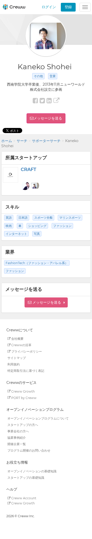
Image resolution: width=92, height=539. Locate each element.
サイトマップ (16, 358)
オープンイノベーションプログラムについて (38, 418)
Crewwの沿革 (20, 345)
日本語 (23, 217)
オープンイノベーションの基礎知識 (31, 471)
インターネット (16, 234)
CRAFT (28, 169)
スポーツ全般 (43, 217)
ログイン (49, 7)
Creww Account (23, 498)
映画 (9, 226)
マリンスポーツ (70, 217)
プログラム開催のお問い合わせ (28, 450)
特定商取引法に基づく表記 (25, 371)
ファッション (62, 226)
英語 (9, 217)
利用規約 (13, 364)
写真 (37, 234)
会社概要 (17, 339)
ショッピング (37, 226)
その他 (38, 76)
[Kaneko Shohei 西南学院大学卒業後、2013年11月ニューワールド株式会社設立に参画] (34, 185)
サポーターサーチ (46, 140)
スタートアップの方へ (22, 425)
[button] (46, 302)
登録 (68, 7)
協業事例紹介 (16, 438)
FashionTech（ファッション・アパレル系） (37, 263)
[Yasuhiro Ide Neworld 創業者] (25, 185)
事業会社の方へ (18, 431)
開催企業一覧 (16, 444)
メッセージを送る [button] (47, 118)
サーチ (22, 140)
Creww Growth (22, 391)
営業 (53, 76)
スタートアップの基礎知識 (25, 477)
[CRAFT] (10, 175)
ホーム (6, 140)
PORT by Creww (23, 398)
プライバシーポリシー (26, 351)
